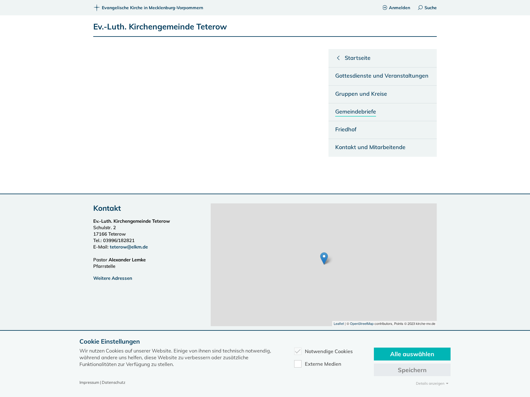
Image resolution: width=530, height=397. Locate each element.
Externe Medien (323, 364)
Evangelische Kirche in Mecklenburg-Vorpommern (152, 7)
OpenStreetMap (362, 323)
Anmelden (399, 7)
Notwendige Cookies (329, 351)
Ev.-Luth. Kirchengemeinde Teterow (160, 26)
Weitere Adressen (112, 278)
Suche (430, 7)
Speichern (412, 370)
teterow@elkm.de (129, 247)
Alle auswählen (412, 354)
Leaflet (339, 323)
